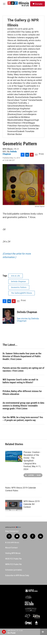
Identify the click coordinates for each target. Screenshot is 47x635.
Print (41, 154)
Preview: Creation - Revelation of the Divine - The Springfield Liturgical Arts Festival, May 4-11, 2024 (32, 460)
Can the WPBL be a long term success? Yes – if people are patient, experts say (23, 418)
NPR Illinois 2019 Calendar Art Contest (32, 504)
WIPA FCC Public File (13, 564)
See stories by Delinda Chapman (28, 319)
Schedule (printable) (13, 570)
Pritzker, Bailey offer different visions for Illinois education (22, 392)
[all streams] (43, 632)
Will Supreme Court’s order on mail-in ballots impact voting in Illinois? (20, 381)
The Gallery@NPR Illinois (21, 293)
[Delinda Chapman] (8, 316)
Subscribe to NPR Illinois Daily (17, 575)
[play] (4, 631)
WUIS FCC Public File (13, 559)
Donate (38, 4)
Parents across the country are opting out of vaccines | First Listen (23, 369)
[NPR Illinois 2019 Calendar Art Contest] (13, 505)
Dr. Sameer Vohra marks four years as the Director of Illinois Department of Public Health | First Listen (22, 356)
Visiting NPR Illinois (12, 553)
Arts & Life (15, 276)
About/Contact (11, 548)
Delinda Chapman (10, 152)
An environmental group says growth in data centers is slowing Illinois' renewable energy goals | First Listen (23, 405)
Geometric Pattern (19, 287)
